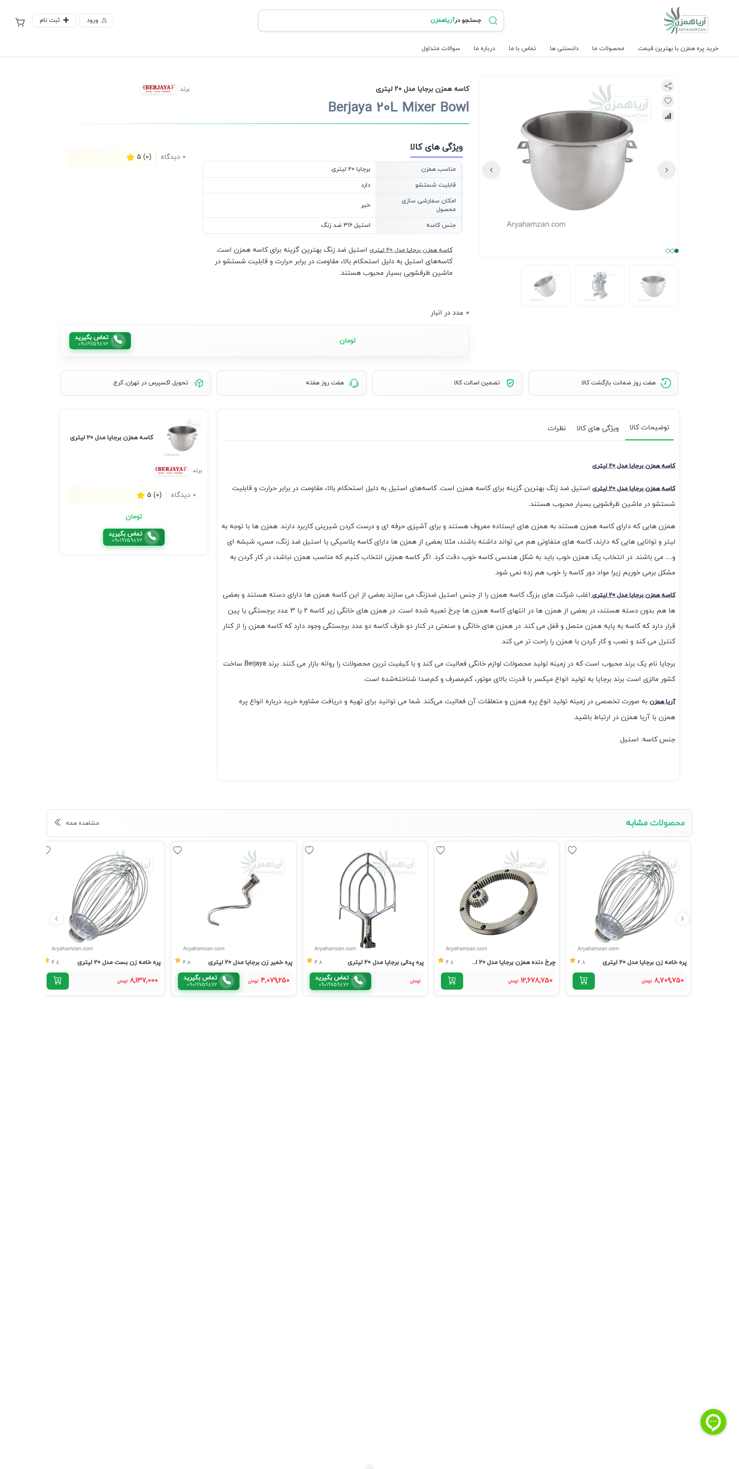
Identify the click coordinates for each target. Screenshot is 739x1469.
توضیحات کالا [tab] (649, 427)
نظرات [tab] (557, 428)
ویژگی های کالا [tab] (597, 428)
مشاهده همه (82, 823)
